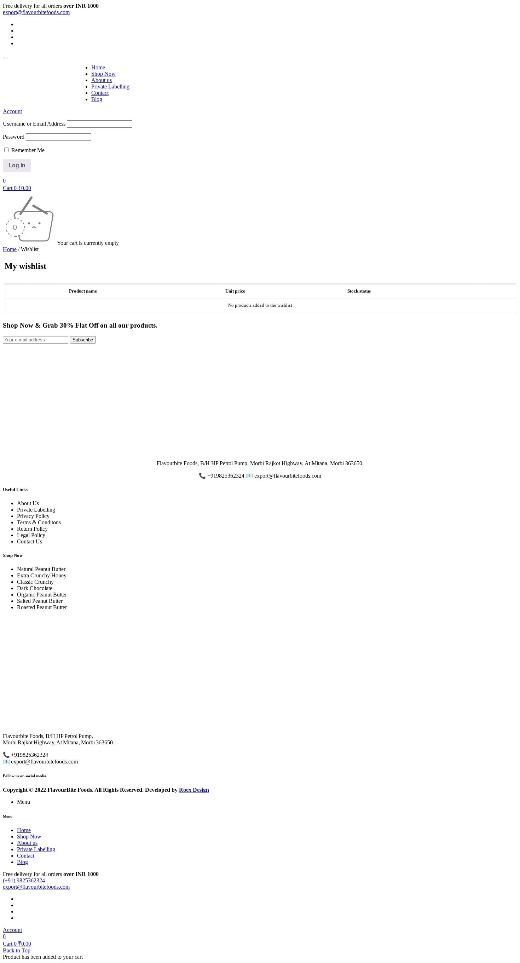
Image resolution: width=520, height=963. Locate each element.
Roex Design (194, 790)
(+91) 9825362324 (24, 880)
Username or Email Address (34, 124)
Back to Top (16, 950)
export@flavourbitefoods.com (36, 12)
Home (10, 249)
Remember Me (27, 150)
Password (13, 137)
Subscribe (83, 339)
